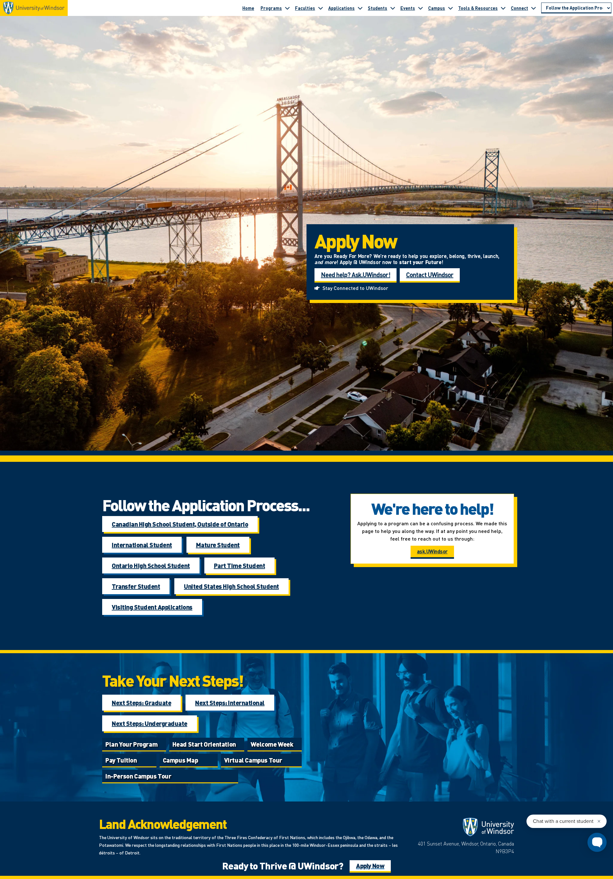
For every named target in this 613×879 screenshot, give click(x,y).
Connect (519, 8)
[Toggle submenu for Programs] (287, 8)
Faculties (305, 8)
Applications (341, 8)
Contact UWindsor (429, 274)
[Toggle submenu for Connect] (533, 8)
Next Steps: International (230, 702)
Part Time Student (239, 565)
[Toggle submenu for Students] (393, 8)
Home (248, 8)
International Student (142, 545)
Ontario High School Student (151, 565)
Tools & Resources (478, 8)
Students (377, 8)
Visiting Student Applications (152, 607)
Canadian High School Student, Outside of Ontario (180, 524)
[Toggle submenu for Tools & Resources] (503, 8)
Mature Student (218, 545)
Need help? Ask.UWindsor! (355, 274)
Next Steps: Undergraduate (149, 723)
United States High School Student (231, 586)
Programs (271, 8)
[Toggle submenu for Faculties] (320, 8)
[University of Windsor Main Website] (462, 827)
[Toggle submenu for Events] (420, 8)
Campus (436, 8)
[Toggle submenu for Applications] (360, 8)
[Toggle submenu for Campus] (450, 8)
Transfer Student (136, 586)
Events (407, 8)
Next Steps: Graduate (141, 702)
